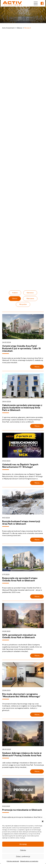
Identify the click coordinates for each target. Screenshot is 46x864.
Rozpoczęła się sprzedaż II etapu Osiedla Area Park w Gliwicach (19, 579)
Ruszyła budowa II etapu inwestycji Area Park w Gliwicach (21, 522)
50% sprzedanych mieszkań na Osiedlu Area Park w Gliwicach (19, 636)
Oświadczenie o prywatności (29, 861)
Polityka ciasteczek (13, 861)
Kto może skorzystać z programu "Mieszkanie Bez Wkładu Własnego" (21, 695)
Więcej (36, 367)
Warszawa (30, 298)
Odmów (23, 850)
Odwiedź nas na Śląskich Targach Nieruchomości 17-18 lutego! (20, 465)
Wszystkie (23, 304)
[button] (43, 821)
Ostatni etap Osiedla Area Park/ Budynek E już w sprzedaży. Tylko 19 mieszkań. (21, 348)
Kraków (15, 293)
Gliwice (19, 28)
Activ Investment (8, 28)
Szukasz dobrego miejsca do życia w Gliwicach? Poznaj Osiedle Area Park (22, 754)
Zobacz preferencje (23, 856)
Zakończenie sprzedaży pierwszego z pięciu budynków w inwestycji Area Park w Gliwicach (22, 408)
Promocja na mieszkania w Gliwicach (22, 809)
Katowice (30, 293)
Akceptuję (23, 844)
